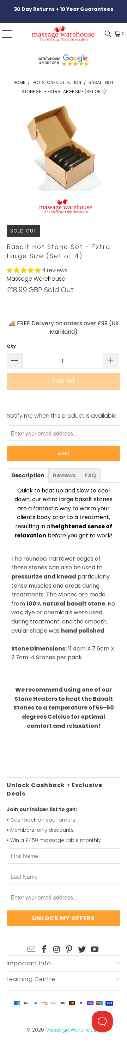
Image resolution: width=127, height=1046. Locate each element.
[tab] (28, 475)
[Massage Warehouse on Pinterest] (69, 949)
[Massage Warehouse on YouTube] (94, 949)
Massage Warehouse (36, 279)
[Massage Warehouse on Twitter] (82, 949)
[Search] (106, 34)
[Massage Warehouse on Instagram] (57, 949)
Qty (11, 346)
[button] (24, 270)
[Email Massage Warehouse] (31, 949)
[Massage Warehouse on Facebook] (44, 949)
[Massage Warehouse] (63, 33)
